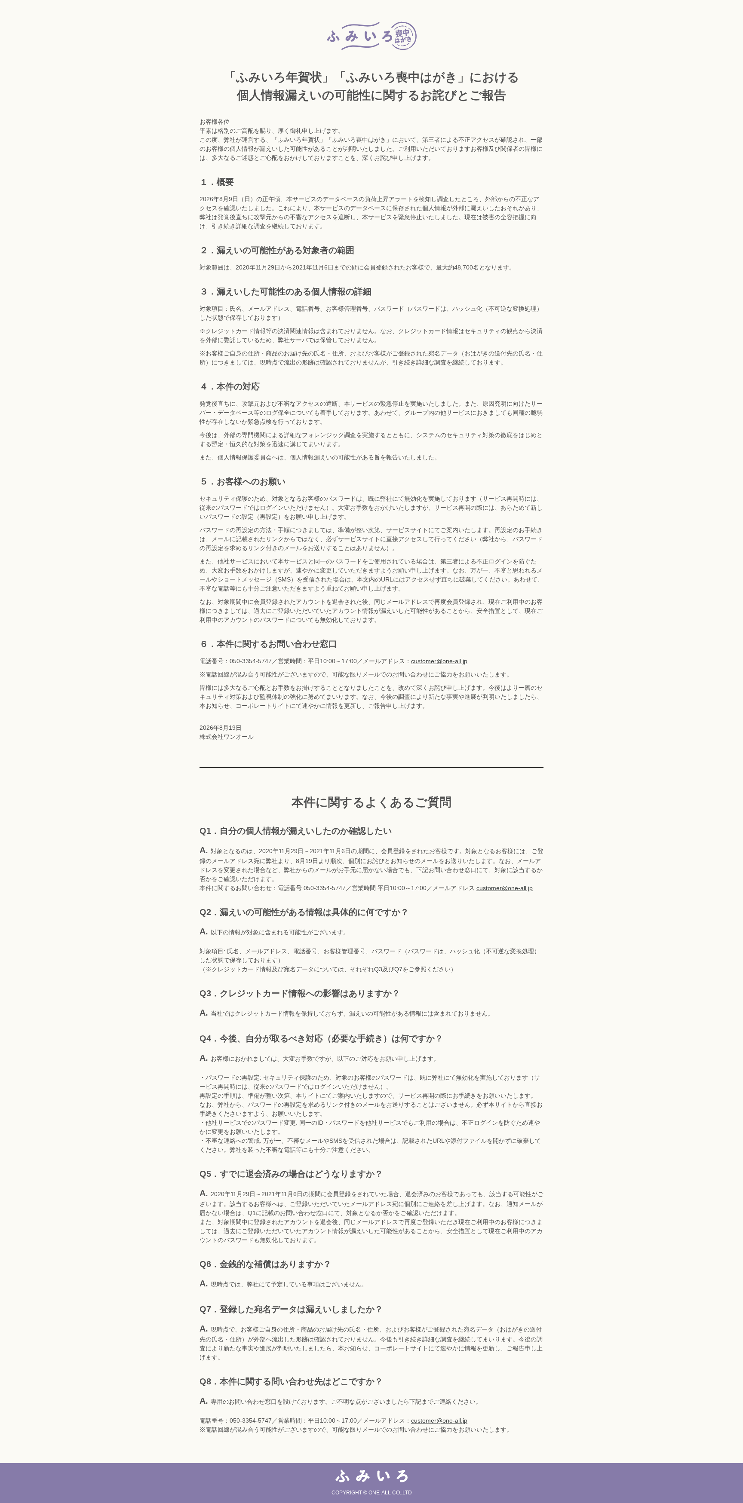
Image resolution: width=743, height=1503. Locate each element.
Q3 (378, 969)
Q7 (398, 969)
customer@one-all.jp (439, 661)
